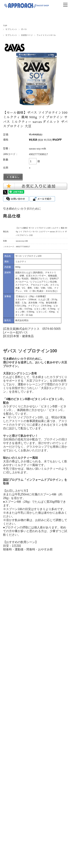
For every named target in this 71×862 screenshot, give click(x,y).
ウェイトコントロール (46, 35)
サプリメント (11, 29)
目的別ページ (27, 35)
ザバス (24, 29)
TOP (5, 26)
